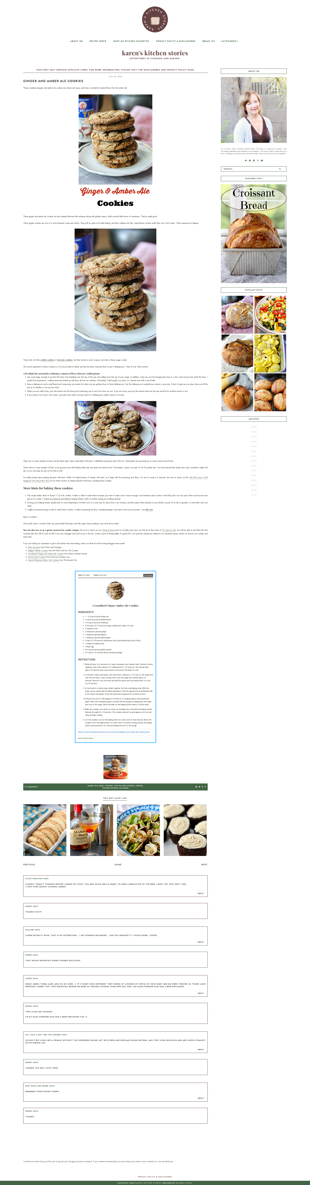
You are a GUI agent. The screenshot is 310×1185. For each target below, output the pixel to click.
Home (118, 864)
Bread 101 (208, 41)
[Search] (280, 169)
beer (101, 786)
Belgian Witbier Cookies (38, 550)
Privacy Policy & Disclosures (176, 41)
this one (149, 509)
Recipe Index (98, 41)
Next (204, 864)
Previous (29, 864)
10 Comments (31, 787)
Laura (28, 978)
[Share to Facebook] (196, 787)
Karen (28, 906)
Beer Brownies (34, 547)
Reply (201, 893)
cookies (109, 786)
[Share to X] (199, 787)
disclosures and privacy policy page (169, 69)
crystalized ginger (124, 786)
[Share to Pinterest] (205, 787)
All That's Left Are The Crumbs (43, 1034)
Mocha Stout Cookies (37, 557)
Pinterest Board (108, 530)
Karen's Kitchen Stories (155, 53)
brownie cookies (64, 360)
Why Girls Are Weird (37, 1086)
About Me (76, 41)
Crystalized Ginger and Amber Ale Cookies (46, 553)
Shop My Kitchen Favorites (131, 41)
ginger (139, 786)
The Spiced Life (168, 530)
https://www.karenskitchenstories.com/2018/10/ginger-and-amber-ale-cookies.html (114, 732)
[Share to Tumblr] (202, 787)
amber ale (93, 786)
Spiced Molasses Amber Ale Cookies (43, 560)
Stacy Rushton (34, 878)
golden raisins (110, 788)
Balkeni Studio (184, 1183)
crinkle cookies (47, 360)
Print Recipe (148, 575)
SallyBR (29, 930)
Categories (228, 41)
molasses (123, 788)
